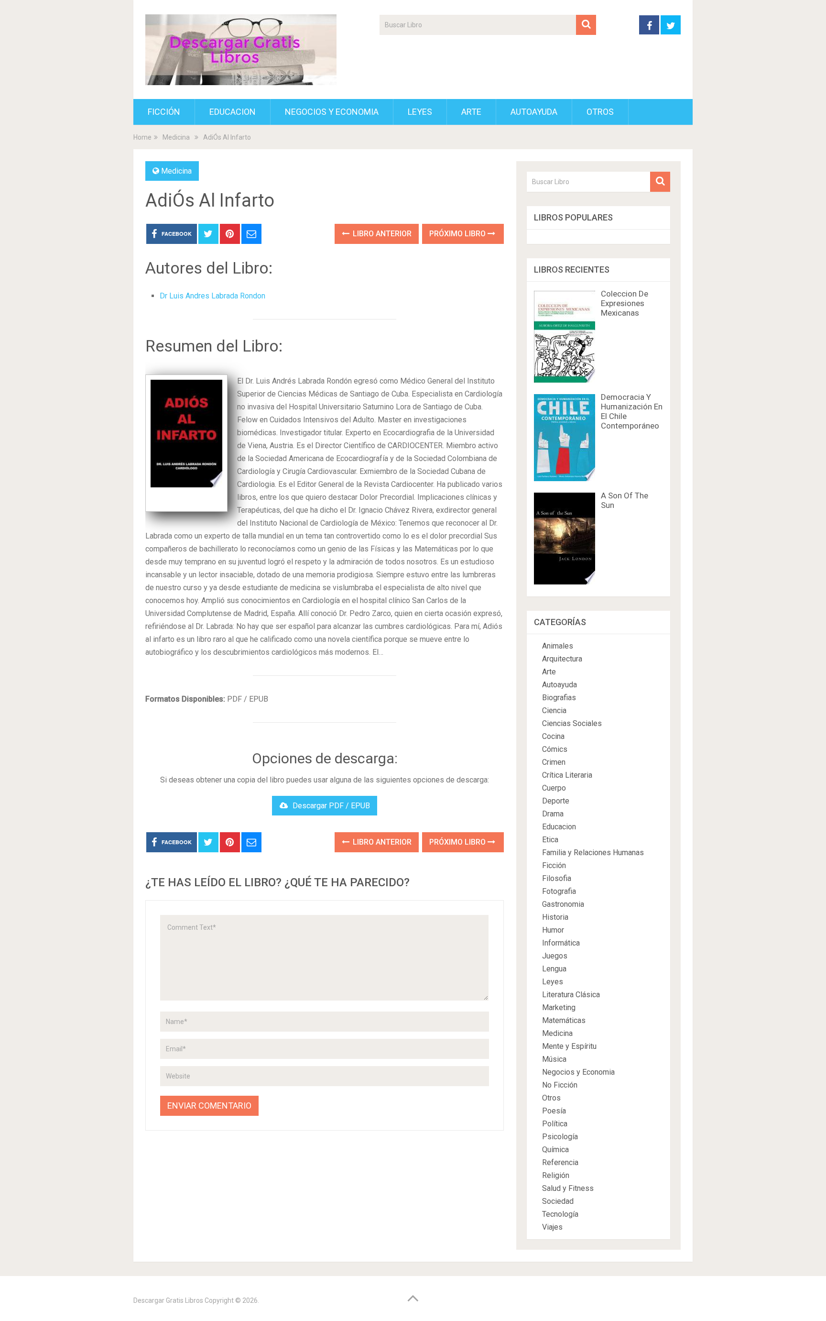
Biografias (559, 697)
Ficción (164, 112)
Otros (600, 112)
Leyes (420, 112)
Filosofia (556, 878)
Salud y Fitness (568, 1188)
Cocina (553, 736)
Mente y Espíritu (569, 1046)
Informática (561, 942)
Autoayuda (534, 112)
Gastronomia (563, 904)
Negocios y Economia (332, 112)
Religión (555, 1175)
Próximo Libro (458, 233)
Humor (553, 930)
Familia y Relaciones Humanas (593, 852)
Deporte (555, 800)
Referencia (560, 1162)
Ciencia (554, 710)
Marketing (559, 1007)
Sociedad (558, 1201)
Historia (555, 917)
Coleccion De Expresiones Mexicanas (624, 303)
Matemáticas (564, 1020)
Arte (471, 112)
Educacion (232, 112)
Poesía (554, 1110)
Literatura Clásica (571, 994)
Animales (557, 645)
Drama (553, 813)
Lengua (554, 968)
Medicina (176, 171)
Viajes (552, 1227)
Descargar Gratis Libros (168, 1300)
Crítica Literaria (567, 775)
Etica (550, 839)
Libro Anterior (381, 233)
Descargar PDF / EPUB (331, 805)
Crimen (553, 762)
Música (554, 1059)
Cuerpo (554, 788)
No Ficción (559, 1085)
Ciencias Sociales (572, 723)
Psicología (560, 1136)
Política (554, 1123)
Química (555, 1149)
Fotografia (559, 891)
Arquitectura (562, 658)
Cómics (554, 749)
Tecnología (560, 1214)
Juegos (554, 955)
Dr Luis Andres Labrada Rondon (212, 295)
